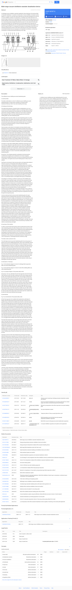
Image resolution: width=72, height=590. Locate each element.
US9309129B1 (5, 472)
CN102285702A (5, 401)
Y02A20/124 (6, 72)
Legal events (55, 49)
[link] (9, 73)
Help (52, 588)
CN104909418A (5, 417)
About (20, 588)
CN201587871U (5, 439)
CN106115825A (5, 460)
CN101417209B (5, 442)
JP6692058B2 (5, 454)
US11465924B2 (5, 489)
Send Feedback (26, 588)
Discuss (64, 53)
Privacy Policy (47, 588)
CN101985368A (5, 483)
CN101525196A (5, 491)
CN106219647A (5, 465)
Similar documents (62, 49)
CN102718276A (5, 405)
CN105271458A (5, 421)
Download (61, 549)
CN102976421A (5, 409)
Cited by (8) (50, 49)
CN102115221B (5, 501)
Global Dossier (59, 53)
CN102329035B (5, 478)
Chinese (54, 19)
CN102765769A (5, 467)
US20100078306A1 (6, 447)
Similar (65, 16)
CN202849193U (5, 481)
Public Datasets (35, 588)
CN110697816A (5, 423)
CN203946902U (5, 499)
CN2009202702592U (6, 514)
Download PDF (50, 16)
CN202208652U (5, 462)
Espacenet (53, 53)
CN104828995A (5, 413)
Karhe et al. (4, 494)
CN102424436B (5, 449)
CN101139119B (5, 470)
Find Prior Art (59, 16)
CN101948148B (5, 444)
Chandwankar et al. (6, 475)
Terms (41, 588)
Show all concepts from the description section (12, 579)
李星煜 (50, 21)
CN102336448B (5, 452)
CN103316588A (5, 486)
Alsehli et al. (4, 457)
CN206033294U (5, 496)
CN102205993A (5, 398)
